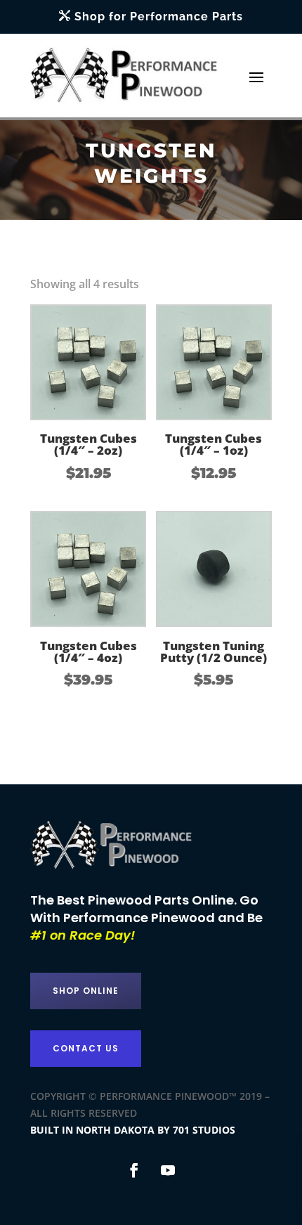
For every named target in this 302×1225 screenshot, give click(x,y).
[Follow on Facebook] (134, 1170)
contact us (86, 1048)
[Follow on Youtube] (168, 1170)
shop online (86, 991)
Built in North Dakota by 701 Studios (132, 1129)
